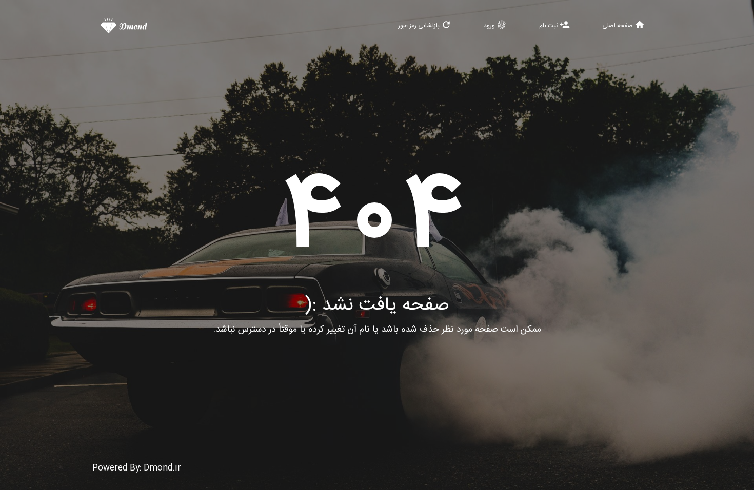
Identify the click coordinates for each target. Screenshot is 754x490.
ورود (495, 25)
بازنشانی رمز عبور (424, 25)
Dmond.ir (162, 468)
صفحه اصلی (623, 25)
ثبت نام (554, 25)
